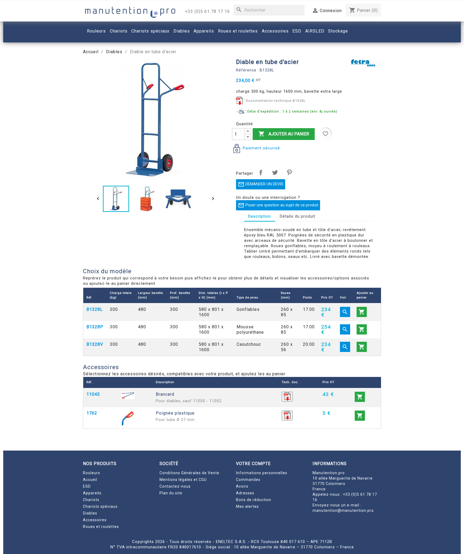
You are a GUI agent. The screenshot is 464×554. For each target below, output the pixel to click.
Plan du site (171, 493)
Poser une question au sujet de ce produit (278, 205)
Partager (260, 172)
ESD (87, 486)
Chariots (91, 500)
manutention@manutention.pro (343, 510)
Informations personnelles (261, 473)
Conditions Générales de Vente (189, 473)
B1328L (94, 309)
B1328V (94, 344)
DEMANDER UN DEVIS (260, 184)
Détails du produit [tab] (297, 216)
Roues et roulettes (101, 526)
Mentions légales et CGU (183, 479)
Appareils (92, 493)
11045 (93, 394)
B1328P (94, 326)
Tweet (275, 172)
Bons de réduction (253, 500)
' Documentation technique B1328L (275, 101)
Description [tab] (259, 216)
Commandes (248, 479)
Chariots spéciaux (100, 506)
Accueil (90, 479)
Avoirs (242, 486)
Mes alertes (247, 506)
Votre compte (253, 463)
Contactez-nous (175, 486)
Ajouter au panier (283, 134)
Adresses (245, 493)
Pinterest (289, 172)
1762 (91, 413)
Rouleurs (91, 473)
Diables (90, 513)
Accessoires (95, 520)
